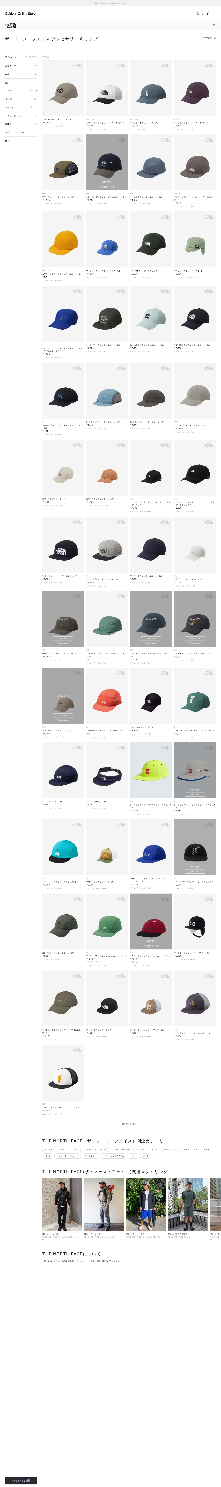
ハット (73, 1149)
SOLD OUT (107, 162)
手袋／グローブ (170, 1149)
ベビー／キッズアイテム (113, 1156)
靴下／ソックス (190, 1149)
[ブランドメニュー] (214, 25)
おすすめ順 (207, 37)
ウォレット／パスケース (67, 1156)
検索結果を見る (20, 1481)
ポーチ (48, 1156)
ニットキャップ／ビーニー (94, 1149)
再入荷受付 (108, 182)
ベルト (133, 1156)
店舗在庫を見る (108, 187)
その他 (145, 1156)
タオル (206, 1149)
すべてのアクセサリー (54, 1149)
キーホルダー (90, 1156)
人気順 (196, 47)
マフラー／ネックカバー (146, 1149)
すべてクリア (31, 57)
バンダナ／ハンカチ (121, 1149)
